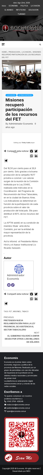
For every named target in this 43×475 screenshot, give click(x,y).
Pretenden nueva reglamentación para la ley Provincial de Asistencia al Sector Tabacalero (19, 323)
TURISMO (21, 13)
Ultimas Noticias (25, 95)
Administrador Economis (21, 123)
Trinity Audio (26, 143)
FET (10, 311)
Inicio (4, 5)
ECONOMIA (13, 5)
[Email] (9, 285)
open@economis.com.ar (16, 411)
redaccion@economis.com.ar (18, 405)
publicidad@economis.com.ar (18, 408)
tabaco (25, 311)
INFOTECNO (21, 9)
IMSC (28, 471)
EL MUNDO (9, 9)
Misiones (17, 311)
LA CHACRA (35, 5)
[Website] (13, 285)
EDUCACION (33, 9)
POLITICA (24, 5)
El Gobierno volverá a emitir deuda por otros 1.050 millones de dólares (22, 337)
